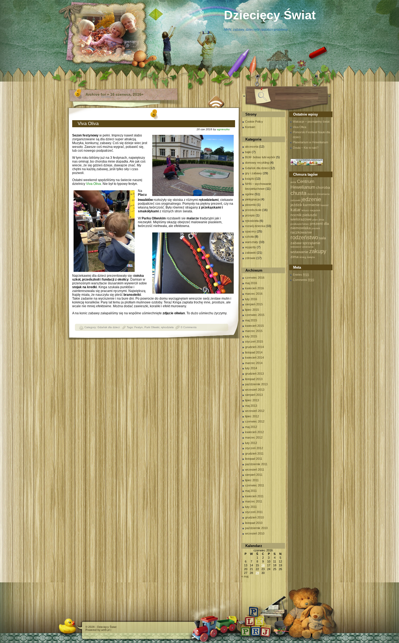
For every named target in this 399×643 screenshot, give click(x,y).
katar (295, 209)
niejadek (315, 210)
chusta (298, 193)
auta (293, 182)
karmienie (311, 205)
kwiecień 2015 (254, 325)
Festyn (138, 327)
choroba (323, 187)
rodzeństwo (304, 237)
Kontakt (250, 127)
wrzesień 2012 (254, 410)
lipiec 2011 (252, 480)
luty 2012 (251, 443)
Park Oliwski (151, 327)
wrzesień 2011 (254, 469)
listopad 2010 (253, 522)
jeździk (296, 205)
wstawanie (299, 252)
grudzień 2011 (254, 453)
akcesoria (251, 146)
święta (311, 257)
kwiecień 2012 (254, 432)
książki (249, 178)
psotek (316, 228)
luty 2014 (251, 368)
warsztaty (251, 242)
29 (257, 572)
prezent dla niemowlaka (309, 225)
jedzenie (311, 199)
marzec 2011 (253, 501)
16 (263, 565)
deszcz (311, 193)
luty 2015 (251, 336)
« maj (244, 576)
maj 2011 (251, 490)
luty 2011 (251, 506)
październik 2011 (256, 464)
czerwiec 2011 (254, 485)
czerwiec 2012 (254, 421)
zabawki (250, 252)
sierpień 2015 (254, 304)
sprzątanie (311, 243)
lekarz (305, 210)
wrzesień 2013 (254, 389)
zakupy (317, 251)
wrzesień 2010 (254, 533)
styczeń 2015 (254, 341)
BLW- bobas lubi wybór (260, 157)
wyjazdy (250, 247)
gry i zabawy (253, 173)
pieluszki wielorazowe (303, 217)
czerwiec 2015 (254, 314)
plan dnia (318, 219)
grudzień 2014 (254, 347)
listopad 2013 (253, 379)
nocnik (296, 215)
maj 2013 (251, 405)
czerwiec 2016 (254, 277)
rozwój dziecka (255, 226)
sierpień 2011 (253, 474)
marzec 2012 (253, 437)
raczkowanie (301, 232)
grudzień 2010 (254, 517)
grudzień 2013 (254, 373)
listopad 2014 (253, 352)
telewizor (295, 246)
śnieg (302, 257)
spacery (250, 231)
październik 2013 (256, 384)
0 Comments (189, 327)
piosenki (250, 204)
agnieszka (223, 129)
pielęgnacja (252, 199)
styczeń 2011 (254, 512)
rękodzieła (167, 327)
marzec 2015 (253, 331)
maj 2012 (251, 426)
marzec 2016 (253, 293)
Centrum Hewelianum (302, 184)
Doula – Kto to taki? (305, 147)
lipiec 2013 (252, 400)
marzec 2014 (253, 363)
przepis (250, 215)
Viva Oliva (88, 123)
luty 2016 (251, 299)
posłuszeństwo (299, 223)
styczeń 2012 (254, 448)
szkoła (249, 236)
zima (294, 256)
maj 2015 (251, 320)
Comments (303, 279)
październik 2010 (256, 528)
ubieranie (308, 246)
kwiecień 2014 (254, 357)
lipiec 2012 (252, 416)
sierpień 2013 (254, 394)
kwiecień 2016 (254, 288)
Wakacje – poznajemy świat (311, 121)
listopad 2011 (253, 458)
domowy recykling (257, 162)
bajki (248, 152)
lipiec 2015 (252, 309)
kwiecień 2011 (254, 496)
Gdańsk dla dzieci (108, 327)
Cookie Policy (254, 121)
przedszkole (253, 210)
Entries (301, 274)
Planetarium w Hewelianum (310, 142)
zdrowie (250, 258)
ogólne (249, 194)
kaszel (324, 205)
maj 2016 (251, 283)
